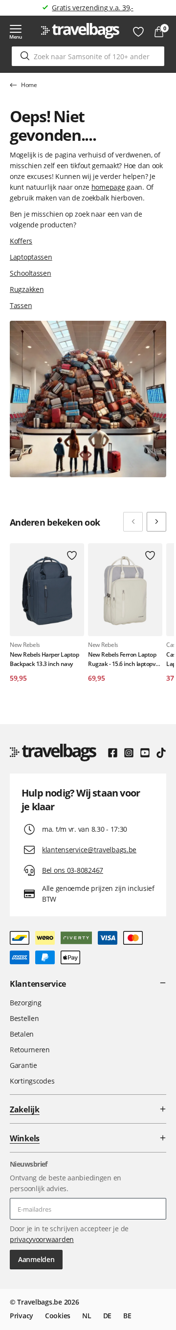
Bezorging (25, 1002)
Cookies (57, 1315)
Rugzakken (27, 289)
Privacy (21, 1315)
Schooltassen (30, 273)
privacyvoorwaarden (42, 1239)
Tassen (21, 305)
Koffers (21, 240)
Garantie (23, 1065)
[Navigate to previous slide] (133, 522)
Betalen (22, 1034)
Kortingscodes (32, 1081)
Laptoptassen (31, 257)
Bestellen (24, 1018)
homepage (108, 187)
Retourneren (30, 1049)
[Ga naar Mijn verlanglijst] (138, 31)
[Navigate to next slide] (156, 522)
